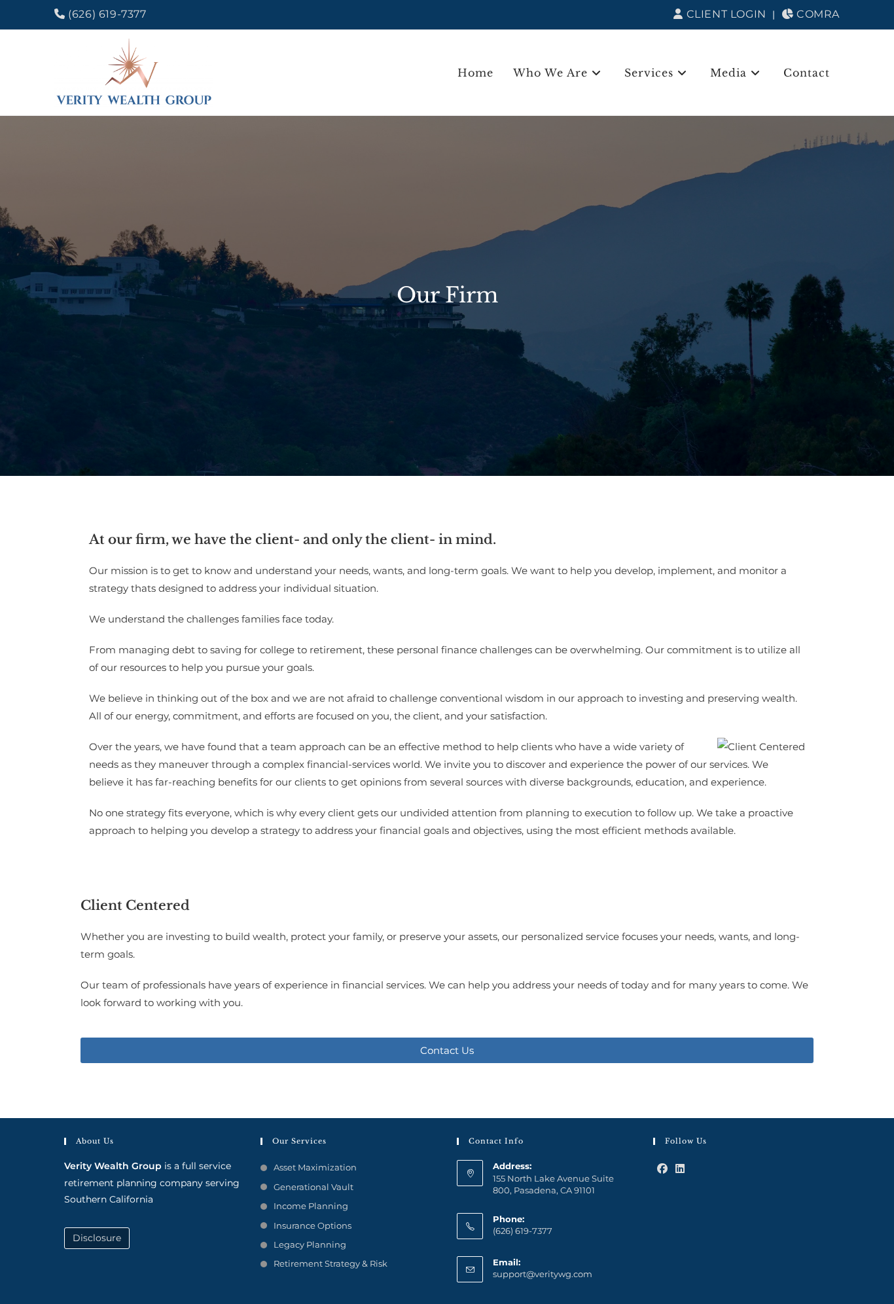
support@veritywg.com (542, 1274)
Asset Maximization (315, 1167)
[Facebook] (662, 1169)
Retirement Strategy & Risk (330, 1263)
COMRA (816, 14)
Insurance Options (312, 1225)
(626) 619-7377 (106, 14)
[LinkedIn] (680, 1169)
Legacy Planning (310, 1244)
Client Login (724, 14)
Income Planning (311, 1206)
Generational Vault (313, 1187)
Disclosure (97, 1238)
